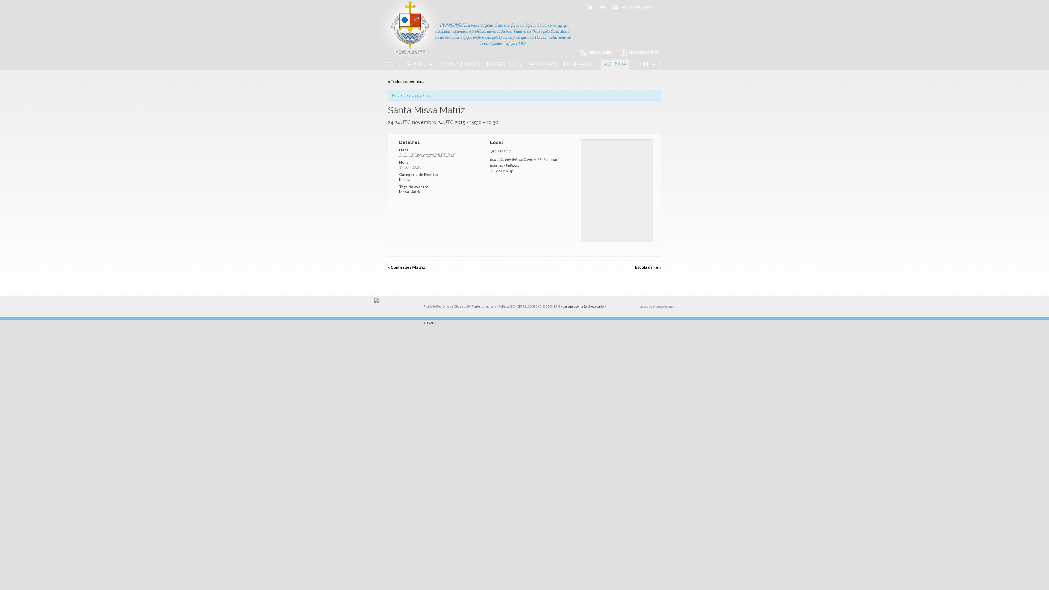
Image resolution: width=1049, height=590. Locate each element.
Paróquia (418, 64)
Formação (579, 64)
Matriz (404, 179)
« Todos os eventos (406, 81)
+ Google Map (501, 171)
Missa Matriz (409, 191)
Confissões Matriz (406, 267)
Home (389, 64)
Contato (649, 64)
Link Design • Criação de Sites (657, 306)
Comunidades (459, 64)
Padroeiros (504, 64)
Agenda (615, 64)
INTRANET (430, 322)
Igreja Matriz (500, 151)
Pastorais (542, 64)
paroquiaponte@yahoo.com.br (583, 306)
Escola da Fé (648, 267)
